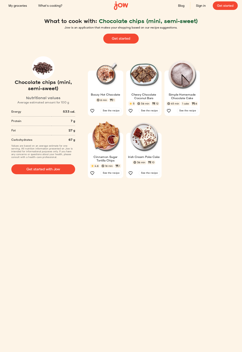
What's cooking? (50, 5)
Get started (225, 5)
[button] (105, 89)
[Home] (121, 6)
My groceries (18, 5)
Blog (181, 5)
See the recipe (111, 110)
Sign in (201, 5)
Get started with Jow (43, 169)
